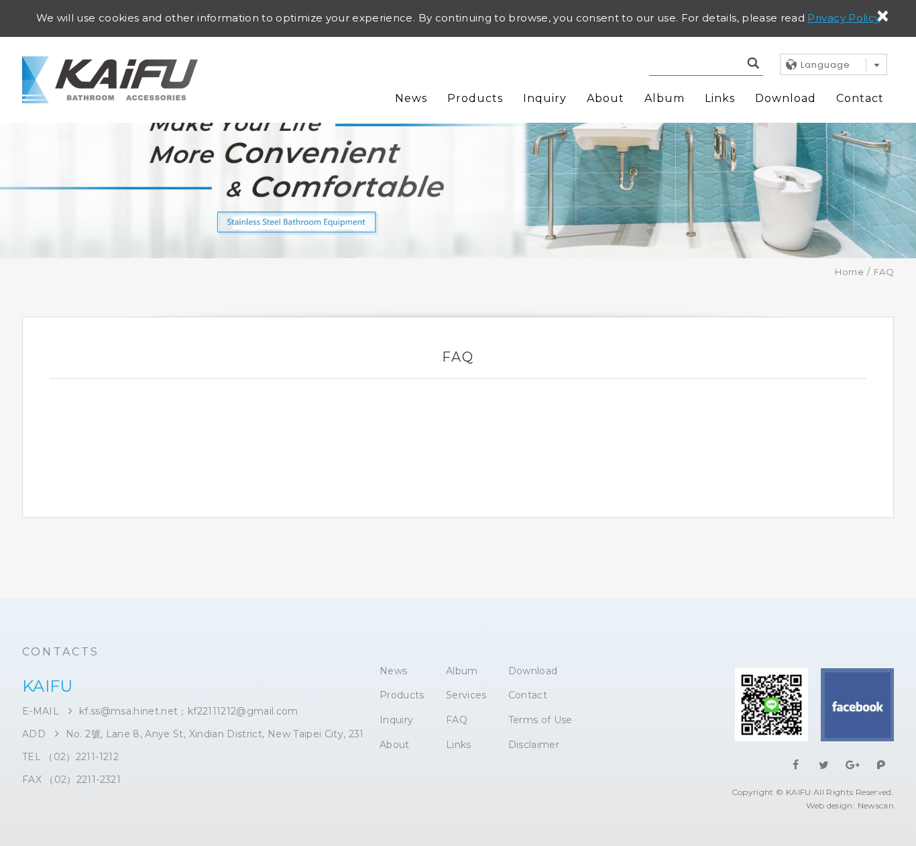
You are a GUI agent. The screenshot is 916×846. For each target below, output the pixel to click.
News (411, 98)
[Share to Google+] (853, 765)
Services (466, 695)
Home (849, 271)
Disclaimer (534, 745)
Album (664, 98)
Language (825, 64)
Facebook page (857, 704)
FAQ (456, 720)
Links (720, 98)
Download (785, 98)
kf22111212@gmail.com (243, 711)
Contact (860, 98)
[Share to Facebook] (796, 765)
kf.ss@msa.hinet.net (128, 711)
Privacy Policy (843, 17)
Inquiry (545, 98)
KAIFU (110, 79)
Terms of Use (540, 720)
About (605, 98)
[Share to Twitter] (824, 765)
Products (475, 98)
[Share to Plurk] (881, 765)
